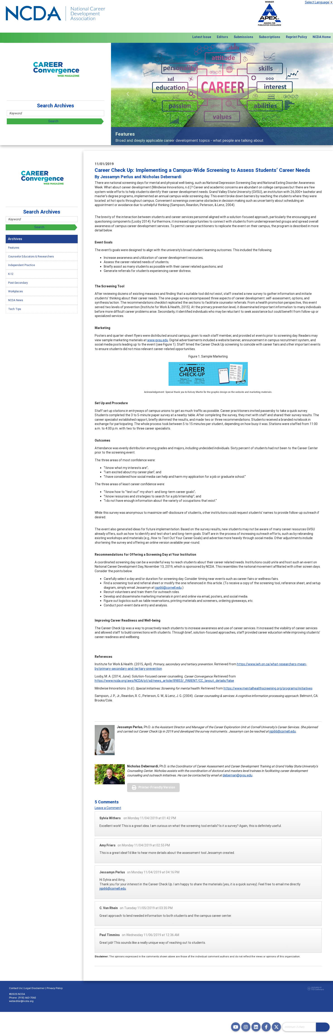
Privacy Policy (55, 988)
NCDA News (15, 300)
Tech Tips (14, 309)
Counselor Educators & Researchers (31, 256)
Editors (222, 37)
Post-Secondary (18, 282)
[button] (127, 94)
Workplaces (15, 291)
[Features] (222, 94)
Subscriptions (269, 37)
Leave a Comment (108, 808)
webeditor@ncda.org (21, 1001)
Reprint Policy (296, 37)
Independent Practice (21, 265)
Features (13, 247)
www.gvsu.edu (157, 340)
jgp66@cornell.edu (168, 588)
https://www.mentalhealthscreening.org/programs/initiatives (268, 688)
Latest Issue (201, 37)
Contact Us (15, 988)
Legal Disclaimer (34, 988)
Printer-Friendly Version (156, 787)
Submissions (243, 37)
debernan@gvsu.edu (237, 775)
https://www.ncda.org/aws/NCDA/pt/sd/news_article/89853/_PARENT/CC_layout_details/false (164, 681)
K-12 (10, 274)
